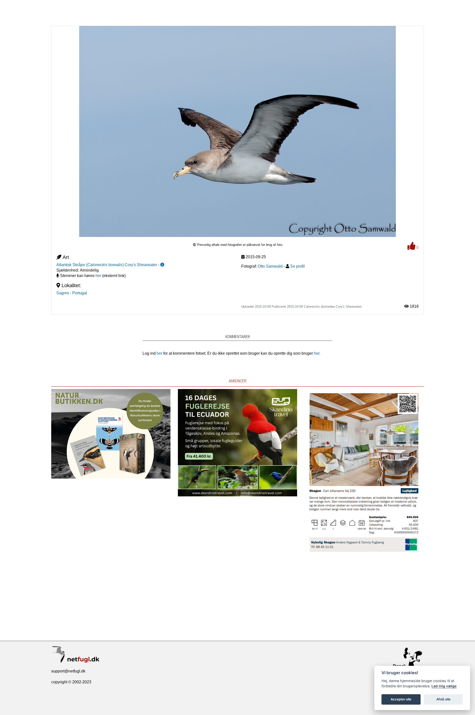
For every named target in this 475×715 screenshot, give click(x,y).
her (98, 276)
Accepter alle (401, 699)
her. (317, 353)
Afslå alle (443, 699)
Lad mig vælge (444, 686)
